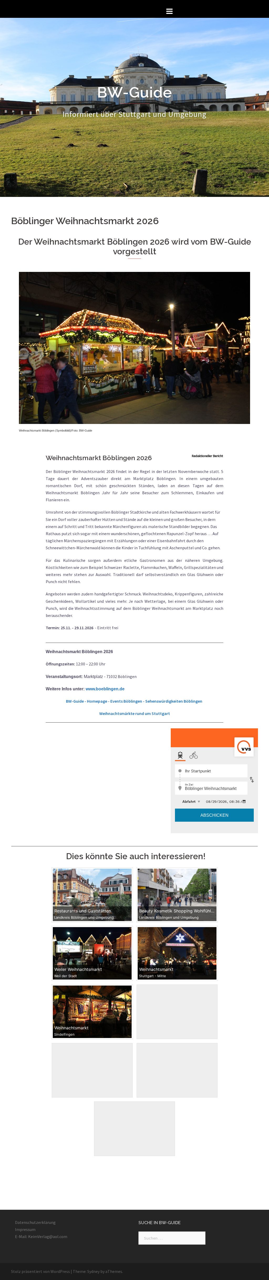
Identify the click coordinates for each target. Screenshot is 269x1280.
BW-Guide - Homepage (86, 701)
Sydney (93, 1271)
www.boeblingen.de (105, 689)
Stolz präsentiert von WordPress (40, 1271)
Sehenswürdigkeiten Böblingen (174, 701)
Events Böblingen (126, 701)
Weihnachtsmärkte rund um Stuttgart (134, 713)
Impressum (25, 1229)
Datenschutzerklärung (35, 1222)
